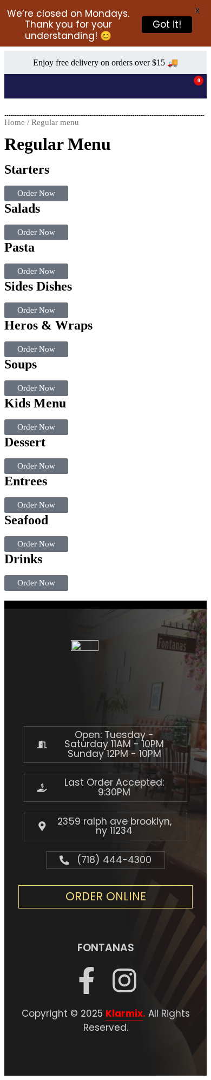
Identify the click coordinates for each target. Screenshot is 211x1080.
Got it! (167, 24)
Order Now (36, 193)
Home (14, 122)
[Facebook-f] (86, 980)
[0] (191, 87)
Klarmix (124, 1013)
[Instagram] (124, 980)
